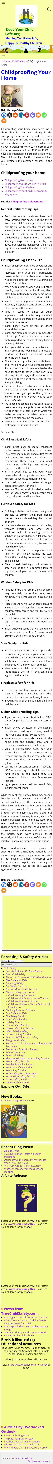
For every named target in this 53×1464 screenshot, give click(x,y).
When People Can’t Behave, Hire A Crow (25, 1447)
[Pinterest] (26, 115)
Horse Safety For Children (20, 1028)
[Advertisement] (26, 922)
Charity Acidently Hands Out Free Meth (25, 1332)
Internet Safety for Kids (18, 1034)
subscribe (44, 1364)
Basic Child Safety (15, 974)
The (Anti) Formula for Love (19, 1438)
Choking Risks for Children (20, 1010)
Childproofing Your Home (20, 992)
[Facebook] (3, 115)
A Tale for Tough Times (13, 1100)
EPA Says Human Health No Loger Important (22, 1155)
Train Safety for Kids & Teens (22, 1073)
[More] (3, 120)
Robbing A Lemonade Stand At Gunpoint (26, 1317)
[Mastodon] (32, 115)
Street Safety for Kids (17, 1061)
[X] (9, 115)
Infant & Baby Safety (17, 1031)
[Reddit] (15, 115)
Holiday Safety (14, 1022)
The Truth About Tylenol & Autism (22, 1165)
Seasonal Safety (14, 1055)
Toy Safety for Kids (16, 1070)
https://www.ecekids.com (22, 1364)
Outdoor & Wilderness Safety (22, 1037)
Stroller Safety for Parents (20, 1064)
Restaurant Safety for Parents (22, 1049)
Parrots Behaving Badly (16, 1435)
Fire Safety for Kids (16, 1016)
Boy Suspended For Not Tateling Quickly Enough (26, 1328)
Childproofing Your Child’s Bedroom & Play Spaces (29, 1006)
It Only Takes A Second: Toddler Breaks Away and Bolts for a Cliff (25, 1322)
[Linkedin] (21, 115)
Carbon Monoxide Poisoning (21, 989)
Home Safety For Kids (18, 1025)
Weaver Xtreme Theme (41, 1461)
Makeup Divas (11, 1150)
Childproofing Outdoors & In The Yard (26, 183)
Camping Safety (14, 983)
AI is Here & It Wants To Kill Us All (22, 1444)
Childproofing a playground (27, 201)
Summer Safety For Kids (19, 1067)
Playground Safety (16, 1040)
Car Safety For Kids (16, 986)
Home (6, 61)
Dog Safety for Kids (16, 1013)
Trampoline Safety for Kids (20, 1076)
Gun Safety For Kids (17, 1019)
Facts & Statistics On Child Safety (24, 971)
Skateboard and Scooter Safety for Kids (27, 1058)
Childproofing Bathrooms (19, 180)
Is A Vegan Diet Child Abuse (19, 1335)
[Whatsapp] (44, 115)
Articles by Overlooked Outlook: (22, 1429)
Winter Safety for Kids (18, 1082)
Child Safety (18, 61)
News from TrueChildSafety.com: (20, 1311)
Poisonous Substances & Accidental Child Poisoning (29, 1045)
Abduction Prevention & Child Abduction (28, 977)
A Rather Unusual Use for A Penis (22, 1441)
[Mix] (38, 115)
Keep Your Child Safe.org (19, 31)
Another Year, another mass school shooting (23, 1170)
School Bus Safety (15, 1052)
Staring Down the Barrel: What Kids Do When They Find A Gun (25, 1161)
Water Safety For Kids (18, 1079)
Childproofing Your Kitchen (20, 187)
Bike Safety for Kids (16, 980)
